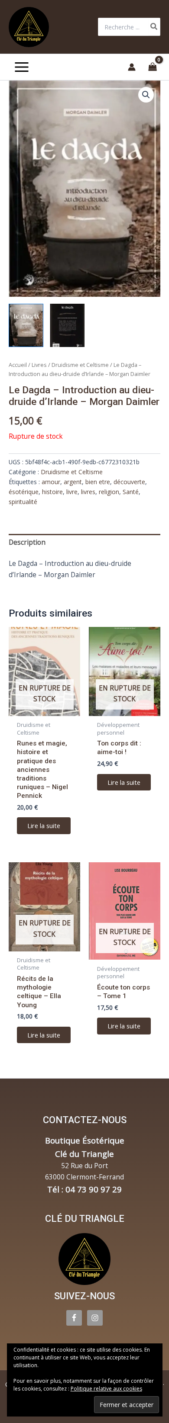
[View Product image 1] (26, 325)
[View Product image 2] (67, 325)
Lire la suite (43, 825)
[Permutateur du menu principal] (22, 67)
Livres (39, 365)
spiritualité (23, 502)
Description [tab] (27, 542)
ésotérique (24, 492)
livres (88, 492)
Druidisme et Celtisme (80, 365)
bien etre (97, 482)
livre (72, 492)
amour (51, 482)
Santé (131, 492)
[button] (146, 95)
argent (73, 482)
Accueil (18, 365)
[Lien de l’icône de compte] (132, 67)
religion (109, 492)
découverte (129, 482)
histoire (52, 492)
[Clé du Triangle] (84, 1259)
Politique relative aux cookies (106, 1388)
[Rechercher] (154, 26)
